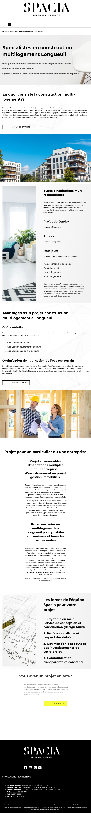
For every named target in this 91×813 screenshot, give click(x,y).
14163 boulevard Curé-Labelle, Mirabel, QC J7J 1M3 (37, 787)
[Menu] (9, 24)
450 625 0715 (22, 792)
